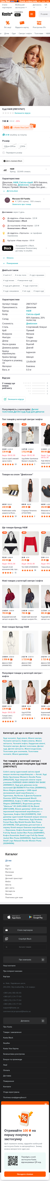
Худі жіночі (22, 738)
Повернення (8, 1081)
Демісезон (23, 185)
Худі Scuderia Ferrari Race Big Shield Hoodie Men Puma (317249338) (22, 822)
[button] (13, 399)
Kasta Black (8, 1038)
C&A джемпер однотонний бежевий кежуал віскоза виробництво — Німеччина (25, 816)
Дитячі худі (19, 412)
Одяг (7, 866)
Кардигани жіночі (37, 743)
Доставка (7, 1076)
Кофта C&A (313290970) (25, 814)
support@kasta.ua (11, 1008)
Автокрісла (10, 891)
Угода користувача (11, 1092)
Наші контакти (9, 966)
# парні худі (39, 291)
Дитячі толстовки (28, 746)
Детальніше (12, 191)
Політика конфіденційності (14, 1097)
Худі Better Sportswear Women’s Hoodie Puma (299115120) (25, 777)
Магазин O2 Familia (21, 199)
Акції (5, 1065)
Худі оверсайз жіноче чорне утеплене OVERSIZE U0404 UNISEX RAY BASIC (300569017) (24, 782)
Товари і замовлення (12, 1032)
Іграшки (8, 875)
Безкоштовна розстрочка (14, 1054)
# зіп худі (26, 291)
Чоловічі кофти (20, 743)
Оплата (6, 1070)
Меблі (8, 881)
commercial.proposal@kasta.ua (17, 1011)
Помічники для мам (14, 897)
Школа (8, 885)
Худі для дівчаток (35, 412)
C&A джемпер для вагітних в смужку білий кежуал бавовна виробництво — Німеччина (24, 827)
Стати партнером (7, 6)
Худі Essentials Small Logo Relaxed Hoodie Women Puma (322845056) (24, 840)
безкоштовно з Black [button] (17, 221)
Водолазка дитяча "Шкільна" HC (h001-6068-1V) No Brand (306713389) (21, 806)
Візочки (8, 894)
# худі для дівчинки (11, 286)
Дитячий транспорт (13, 878)
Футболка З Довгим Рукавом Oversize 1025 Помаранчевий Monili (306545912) (22, 798)
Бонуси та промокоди (12, 1059)
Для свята (9, 888)
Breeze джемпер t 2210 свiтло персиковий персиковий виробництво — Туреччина (23, 811)
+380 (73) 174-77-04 (12, 1000)
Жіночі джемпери (20, 754)
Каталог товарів (25, 947)
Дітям (8, 860)
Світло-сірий (26, 182)
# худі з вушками (37, 275)
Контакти (7, 1087)
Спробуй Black (25, 939)
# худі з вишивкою (11, 291)
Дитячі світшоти (15, 749)
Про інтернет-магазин (12, 971)
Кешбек (6, 1043)
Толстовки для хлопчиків (15, 751)
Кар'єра (6, 976)
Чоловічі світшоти (12, 741)
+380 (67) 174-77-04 (12, 996)
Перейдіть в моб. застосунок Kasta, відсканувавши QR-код (31, 1159)
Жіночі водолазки (33, 749)
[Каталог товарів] (32, 14)
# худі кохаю (8, 280)
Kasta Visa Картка (11, 1048)
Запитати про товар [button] (21, 204)
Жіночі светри (34, 738)
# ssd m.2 (7, 275)
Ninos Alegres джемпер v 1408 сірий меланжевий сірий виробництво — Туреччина (20, 793)
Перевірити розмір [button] (14, 153)
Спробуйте (19, 12)
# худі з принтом (30, 286)
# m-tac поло (20, 275)
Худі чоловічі (9, 738)
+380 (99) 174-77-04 (12, 1004)
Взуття (8, 869)
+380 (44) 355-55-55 (12, 993)
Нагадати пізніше (25, 1174)
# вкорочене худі (25, 280)
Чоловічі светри (11, 746)
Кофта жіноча (28, 741)
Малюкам (9, 872)
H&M (15, 182)
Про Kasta (7, 1027)
